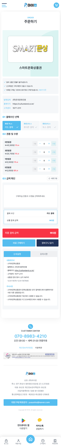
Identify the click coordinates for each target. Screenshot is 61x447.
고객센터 (43, 444)
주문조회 (55, 444)
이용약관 (38, 348)
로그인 (6, 444)
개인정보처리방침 (26, 348)
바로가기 (42, 90)
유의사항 (44, 254)
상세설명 (17, 254)
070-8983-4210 (31, 336)
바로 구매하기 (19, 243)
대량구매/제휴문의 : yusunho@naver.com (30, 402)
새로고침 (54, 178)
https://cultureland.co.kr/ (23, 104)
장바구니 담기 (47, 243)
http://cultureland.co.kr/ (24, 270)
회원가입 (18, 444)
